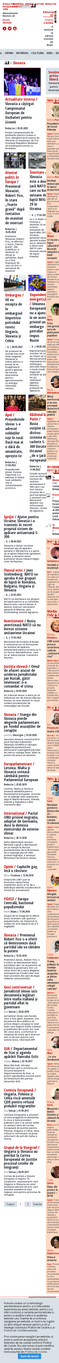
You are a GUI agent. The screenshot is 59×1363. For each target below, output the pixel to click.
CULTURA (37, 53)
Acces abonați (7, 21)
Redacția (50, 4)
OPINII (9, 53)
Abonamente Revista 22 (10, 14)
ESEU (50, 53)
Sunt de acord (29, 1356)
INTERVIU (22, 53)
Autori (39, 4)
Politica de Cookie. (36, 1352)
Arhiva (29, 4)
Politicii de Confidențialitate (20, 1330)
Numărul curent (18, 5)
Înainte (37, 1204)
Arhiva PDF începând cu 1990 (10, 7)
